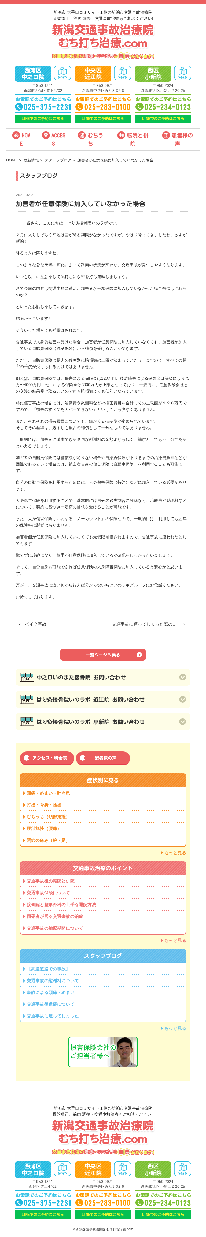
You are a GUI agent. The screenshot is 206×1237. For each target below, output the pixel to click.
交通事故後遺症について (51, 1004)
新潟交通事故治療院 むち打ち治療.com (104, 1229)
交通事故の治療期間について (55, 928)
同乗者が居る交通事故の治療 (55, 916)
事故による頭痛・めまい (51, 992)
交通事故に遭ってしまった (53, 1016)
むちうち (95, 139)
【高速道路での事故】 (48, 969)
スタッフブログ (58, 160)
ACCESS (58, 139)
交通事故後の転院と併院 (51, 881)
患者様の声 (182, 139)
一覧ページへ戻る (103, 655)
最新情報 (31, 160)
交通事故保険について (48, 892)
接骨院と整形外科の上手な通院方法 (61, 904)
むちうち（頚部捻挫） (48, 816)
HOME (25, 139)
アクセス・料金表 (49, 758)
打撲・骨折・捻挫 (44, 805)
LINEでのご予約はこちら (43, 119)
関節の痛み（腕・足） (48, 840)
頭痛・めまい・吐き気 (48, 793)
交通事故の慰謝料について (53, 980)
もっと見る (175, 852)
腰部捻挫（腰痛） (44, 828)
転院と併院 (138, 139)
